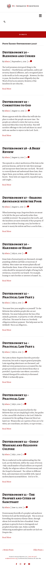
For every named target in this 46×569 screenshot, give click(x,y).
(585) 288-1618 (32, 557)
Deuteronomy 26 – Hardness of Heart (17, 246)
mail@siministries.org (11, 558)
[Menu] (40, 15)
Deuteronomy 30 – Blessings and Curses (18, 54)
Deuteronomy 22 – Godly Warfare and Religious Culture (20, 445)
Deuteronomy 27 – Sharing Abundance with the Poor (22, 199)
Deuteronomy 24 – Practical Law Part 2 (18, 345)
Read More (6, 88)
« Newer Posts (7, 550)
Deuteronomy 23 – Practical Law (15, 397)
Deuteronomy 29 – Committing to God (16, 103)
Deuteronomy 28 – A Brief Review (21, 150)
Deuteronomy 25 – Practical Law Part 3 (18, 295)
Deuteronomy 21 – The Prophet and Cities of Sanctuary (18, 498)
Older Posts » (38, 550)
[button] (4, 21)
